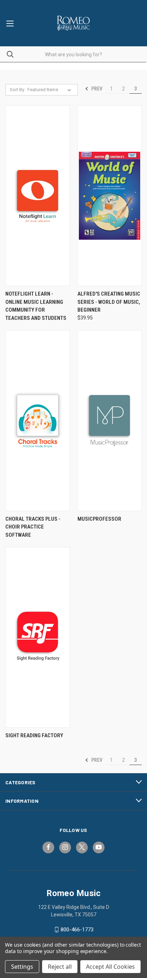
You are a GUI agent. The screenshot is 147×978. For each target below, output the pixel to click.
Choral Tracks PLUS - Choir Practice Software (32, 527)
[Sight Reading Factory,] (38, 637)
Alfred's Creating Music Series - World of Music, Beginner (108, 302)
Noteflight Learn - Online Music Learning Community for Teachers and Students (35, 306)
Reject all (60, 967)
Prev (96, 89)
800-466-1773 (77, 929)
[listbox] (50, 89)
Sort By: (17, 89)
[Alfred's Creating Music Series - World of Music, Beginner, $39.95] (110, 196)
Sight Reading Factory (34, 735)
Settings (22, 967)
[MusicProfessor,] (110, 420)
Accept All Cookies (110, 967)
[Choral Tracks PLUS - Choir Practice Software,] (38, 420)
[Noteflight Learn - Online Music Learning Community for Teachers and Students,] (38, 196)
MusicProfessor (99, 519)
